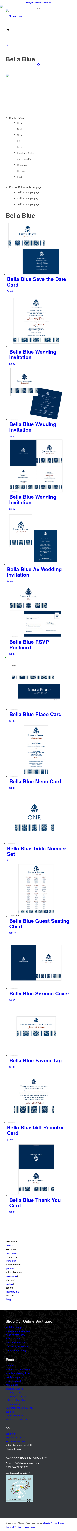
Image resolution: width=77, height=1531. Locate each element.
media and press (14, 1377)
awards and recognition (18, 1373)
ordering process (14, 1388)
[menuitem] (13, 1527)
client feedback (13, 1381)
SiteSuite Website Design (53, 1522)
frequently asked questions (20, 1407)
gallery (9, 1284)
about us (10, 1365)
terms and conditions (16, 1419)
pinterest (10, 1268)
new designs (12, 1291)
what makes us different (18, 1369)
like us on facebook (16, 1441)
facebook (11, 1253)
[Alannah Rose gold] (32, 16)
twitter (9, 1245)
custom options (14, 1404)
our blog (10, 1411)
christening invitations (17, 1346)
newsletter (11, 1276)
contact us (11, 1433)
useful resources (14, 1415)
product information (16, 1396)
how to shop (12, 1384)
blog (8, 1299)
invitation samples (15, 1327)
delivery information (16, 1400)
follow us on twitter (15, 1437)
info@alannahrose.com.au (38, 2)
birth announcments (16, 1342)
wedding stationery (15, 1334)
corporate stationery (16, 1350)
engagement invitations (18, 1330)
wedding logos (13, 1338)
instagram (11, 1260)
